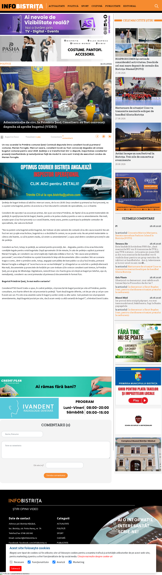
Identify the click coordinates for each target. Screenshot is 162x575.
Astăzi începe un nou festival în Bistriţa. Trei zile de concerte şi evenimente (134, 157)
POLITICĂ (73, 6)
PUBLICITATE (112, 6)
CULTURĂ (96, 6)
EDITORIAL (129, 6)
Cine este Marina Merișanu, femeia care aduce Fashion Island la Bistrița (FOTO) (136, 235)
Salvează (15, 568)
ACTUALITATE (57, 6)
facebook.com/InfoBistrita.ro (33, 542)
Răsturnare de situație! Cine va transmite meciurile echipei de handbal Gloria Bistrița (134, 111)
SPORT (85, 6)
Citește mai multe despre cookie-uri (95, 556)
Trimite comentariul (55, 475)
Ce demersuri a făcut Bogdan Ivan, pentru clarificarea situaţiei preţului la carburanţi (138, 289)
